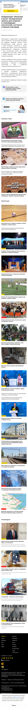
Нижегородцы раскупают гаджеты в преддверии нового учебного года (13, 568)
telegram (6, 658)
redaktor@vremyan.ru (8, 689)
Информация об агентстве (6, 693)
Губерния (14, 646)
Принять (14, 705)
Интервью (3, 640)
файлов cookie (16, 697)
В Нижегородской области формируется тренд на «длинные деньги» (13, 622)
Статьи (2, 638)
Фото (2, 642)
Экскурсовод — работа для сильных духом (12, 595)
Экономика (14, 638)
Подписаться (11, 10)
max (12, 658)
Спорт (13, 642)
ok (8, 658)
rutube (10, 658)
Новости (3, 636)
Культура (14, 644)
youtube (4, 658)
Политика (14, 636)
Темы (2, 644)
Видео (2, 646)
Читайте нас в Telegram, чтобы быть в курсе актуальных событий (14, 99)
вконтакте (2, 658)
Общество (14, 640)
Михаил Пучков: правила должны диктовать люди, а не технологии (12, 541)
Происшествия (15, 648)
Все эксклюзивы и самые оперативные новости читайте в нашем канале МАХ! (13, 88)
